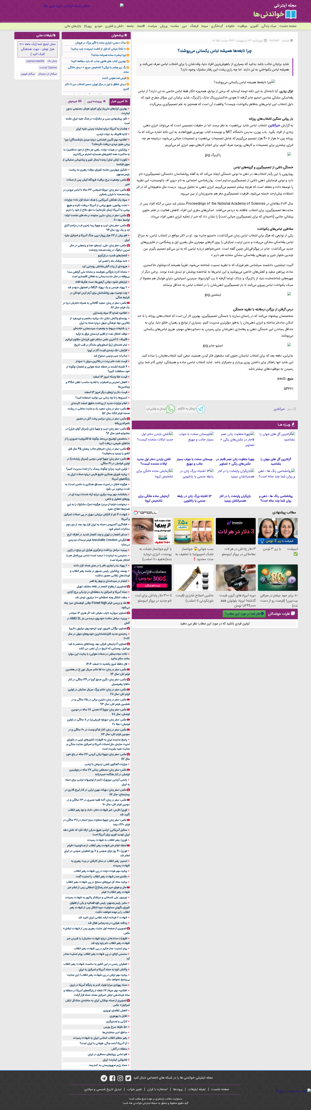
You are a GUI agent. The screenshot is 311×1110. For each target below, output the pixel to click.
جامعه (130, 26)
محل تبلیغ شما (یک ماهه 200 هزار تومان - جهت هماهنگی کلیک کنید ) (38, 49)
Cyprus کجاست (48, 68)
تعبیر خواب (134, 1089)
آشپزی (254, 26)
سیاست (152, 26)
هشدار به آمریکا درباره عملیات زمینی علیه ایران (101, 129)
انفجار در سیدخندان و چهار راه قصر (108, 581)
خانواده (230, 26)
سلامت (174, 26)
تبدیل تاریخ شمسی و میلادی (103, 1089)
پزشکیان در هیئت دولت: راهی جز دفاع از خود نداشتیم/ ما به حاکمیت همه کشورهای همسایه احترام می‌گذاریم (97, 152)
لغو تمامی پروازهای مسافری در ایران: (107, 1054)
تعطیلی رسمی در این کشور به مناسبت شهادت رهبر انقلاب (95, 964)
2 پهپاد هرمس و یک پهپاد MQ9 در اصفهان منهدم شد (97, 287)
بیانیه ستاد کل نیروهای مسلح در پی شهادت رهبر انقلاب (96, 882)
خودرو (98, 26)
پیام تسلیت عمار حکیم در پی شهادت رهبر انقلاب (100, 948)
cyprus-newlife (35, 61)
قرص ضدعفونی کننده (114, 78)
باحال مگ (52, 61)
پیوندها (178, 1089)
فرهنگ (194, 26)
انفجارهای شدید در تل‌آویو (112, 255)
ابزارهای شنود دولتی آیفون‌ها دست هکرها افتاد (101, 282)
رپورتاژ (88, 26)
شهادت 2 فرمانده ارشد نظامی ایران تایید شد (102, 917)
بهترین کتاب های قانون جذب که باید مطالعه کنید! (98, 61)
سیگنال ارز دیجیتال (47, 74)
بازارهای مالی (73, 26)
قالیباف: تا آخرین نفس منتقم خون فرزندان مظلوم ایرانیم (96, 339)
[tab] (119, 102)
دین (184, 26)
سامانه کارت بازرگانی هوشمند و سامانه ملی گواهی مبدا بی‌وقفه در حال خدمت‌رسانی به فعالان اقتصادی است (98, 274)
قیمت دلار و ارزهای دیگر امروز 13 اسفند (105, 392)
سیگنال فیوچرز (28, 74)
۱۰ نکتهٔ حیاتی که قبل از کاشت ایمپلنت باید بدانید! (98, 49)
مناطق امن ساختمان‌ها (114, 1032)
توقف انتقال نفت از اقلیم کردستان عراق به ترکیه (101, 334)
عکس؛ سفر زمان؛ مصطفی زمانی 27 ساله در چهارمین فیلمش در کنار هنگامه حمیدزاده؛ (99, 772)
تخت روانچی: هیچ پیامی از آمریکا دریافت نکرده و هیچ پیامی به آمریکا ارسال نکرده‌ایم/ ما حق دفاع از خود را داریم (98, 207)
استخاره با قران (157, 1089)
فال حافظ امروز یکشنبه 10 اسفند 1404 (106, 664)
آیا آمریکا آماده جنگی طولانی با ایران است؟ (103, 1043)
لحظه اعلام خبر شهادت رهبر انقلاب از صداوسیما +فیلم (97, 845)
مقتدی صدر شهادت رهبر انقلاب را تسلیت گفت (101, 876)
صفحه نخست (287, 26)
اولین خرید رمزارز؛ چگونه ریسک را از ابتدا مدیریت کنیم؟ (96, 469)
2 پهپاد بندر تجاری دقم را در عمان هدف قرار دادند (100, 565)
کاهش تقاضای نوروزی (115, 1010)
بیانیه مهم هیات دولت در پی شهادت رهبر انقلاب (100, 871)
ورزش (163, 26)
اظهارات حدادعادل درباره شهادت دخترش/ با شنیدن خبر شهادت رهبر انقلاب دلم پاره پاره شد (98, 940)
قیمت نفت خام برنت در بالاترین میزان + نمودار (101, 361)
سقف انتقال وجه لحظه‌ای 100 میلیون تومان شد (101, 597)
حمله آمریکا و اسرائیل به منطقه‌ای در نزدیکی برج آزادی (97, 592)
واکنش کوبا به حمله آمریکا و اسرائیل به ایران (103, 969)
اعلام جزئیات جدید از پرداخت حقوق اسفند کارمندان (99, 403)
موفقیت (242, 26)
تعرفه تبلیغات (197, 1089)
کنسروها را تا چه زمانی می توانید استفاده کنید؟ (101, 398)
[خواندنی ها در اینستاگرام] (120, 1080)
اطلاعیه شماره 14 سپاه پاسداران (110, 313)
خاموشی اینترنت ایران (115, 1060)
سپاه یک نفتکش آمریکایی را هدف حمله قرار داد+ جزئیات (95, 200)
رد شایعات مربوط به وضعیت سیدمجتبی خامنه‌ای (100, 328)
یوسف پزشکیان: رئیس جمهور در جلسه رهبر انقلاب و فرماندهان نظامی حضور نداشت (100, 573)
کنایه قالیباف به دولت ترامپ (112, 134)
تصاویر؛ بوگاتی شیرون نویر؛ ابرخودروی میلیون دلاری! (97, 628)
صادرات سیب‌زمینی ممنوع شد (110, 356)
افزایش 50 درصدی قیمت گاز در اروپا (107, 350)
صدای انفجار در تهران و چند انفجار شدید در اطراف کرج (97, 534)
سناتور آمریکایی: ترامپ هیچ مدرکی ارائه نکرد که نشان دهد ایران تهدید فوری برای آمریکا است (96, 832)
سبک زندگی (268, 26)
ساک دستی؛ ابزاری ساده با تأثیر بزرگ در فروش (100, 43)
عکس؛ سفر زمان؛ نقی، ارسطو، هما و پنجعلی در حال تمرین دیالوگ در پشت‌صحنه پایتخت (100, 247)
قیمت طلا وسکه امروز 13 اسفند (110, 377)
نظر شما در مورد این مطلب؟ (242, 614)
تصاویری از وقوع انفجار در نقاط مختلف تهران (101, 586)
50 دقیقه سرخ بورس (115, 1027)
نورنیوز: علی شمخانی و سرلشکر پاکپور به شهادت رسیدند (96, 897)
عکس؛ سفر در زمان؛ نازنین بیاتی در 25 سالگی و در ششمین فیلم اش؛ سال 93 (100, 701)
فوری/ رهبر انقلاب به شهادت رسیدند (107, 840)
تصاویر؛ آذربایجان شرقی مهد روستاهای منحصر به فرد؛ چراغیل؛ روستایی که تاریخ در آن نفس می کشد (99, 646)
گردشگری (217, 26)
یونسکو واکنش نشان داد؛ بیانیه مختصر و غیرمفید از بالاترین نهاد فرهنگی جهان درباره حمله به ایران (100, 320)
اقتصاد (141, 26)
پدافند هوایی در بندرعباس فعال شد (107, 923)
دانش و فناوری (114, 26)
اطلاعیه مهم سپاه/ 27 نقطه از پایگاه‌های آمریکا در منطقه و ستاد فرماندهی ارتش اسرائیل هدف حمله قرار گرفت (97, 992)
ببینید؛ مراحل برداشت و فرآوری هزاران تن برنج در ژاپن (97, 550)
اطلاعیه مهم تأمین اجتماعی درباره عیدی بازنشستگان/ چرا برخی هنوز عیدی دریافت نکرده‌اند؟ (97, 142)
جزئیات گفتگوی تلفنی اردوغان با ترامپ (106, 764)
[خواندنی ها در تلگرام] (104, 1080)
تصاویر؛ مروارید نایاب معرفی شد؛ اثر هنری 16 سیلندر (97, 613)
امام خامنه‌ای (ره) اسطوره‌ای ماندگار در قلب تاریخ (100, 345)
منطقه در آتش (119, 1049)
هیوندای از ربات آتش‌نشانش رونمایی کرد (104, 266)
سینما (204, 26)
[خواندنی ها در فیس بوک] (112, 1080)
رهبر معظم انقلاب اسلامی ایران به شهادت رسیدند (100, 1038)
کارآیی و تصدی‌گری (116, 1021)
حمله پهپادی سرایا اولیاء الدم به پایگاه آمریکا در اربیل (98, 985)
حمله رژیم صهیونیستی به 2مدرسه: (108, 1065)
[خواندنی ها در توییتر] (128, 1080)
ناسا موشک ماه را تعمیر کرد (112, 261)
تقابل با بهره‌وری (118, 1016)
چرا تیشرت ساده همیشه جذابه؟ (108, 55)
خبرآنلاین (274, 125)
